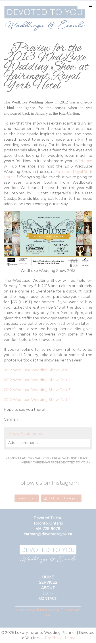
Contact (48, 598)
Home (48, 577)
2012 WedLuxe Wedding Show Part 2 (37, 380)
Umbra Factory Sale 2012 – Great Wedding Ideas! (48, 458)
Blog (48, 593)
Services (48, 582)
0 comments (26, 434)
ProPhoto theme (60, 638)
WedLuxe (83, 161)
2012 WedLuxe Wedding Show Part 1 (37, 370)
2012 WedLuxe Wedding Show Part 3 (37, 390)
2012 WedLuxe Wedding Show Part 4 (37, 400)
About (48, 588)
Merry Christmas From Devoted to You (54, 462)
